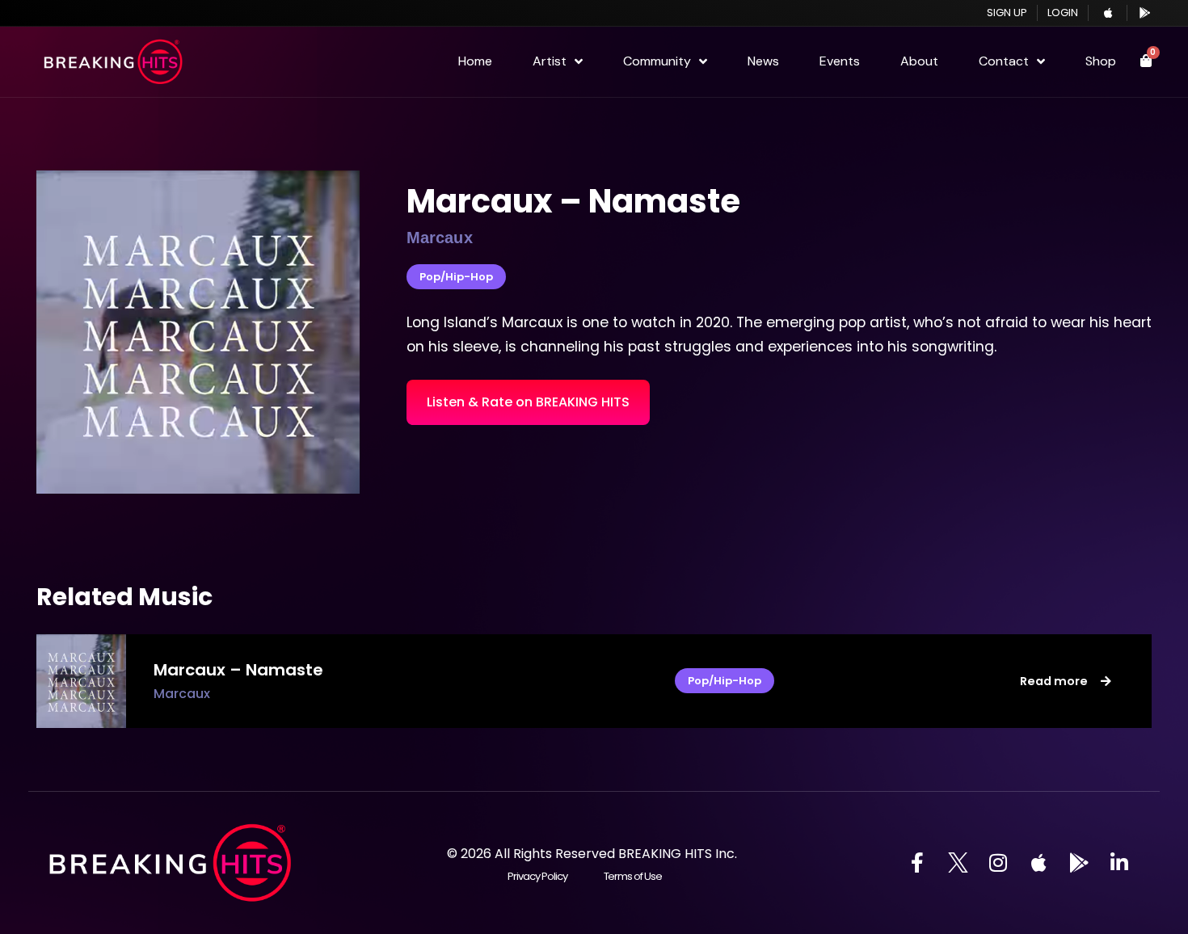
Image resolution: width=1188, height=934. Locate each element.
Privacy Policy (537, 876)
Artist (550, 61)
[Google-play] (1079, 863)
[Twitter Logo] (957, 863)
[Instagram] (998, 863)
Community (657, 61)
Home (475, 61)
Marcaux (182, 693)
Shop (1100, 61)
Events (839, 61)
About (919, 61)
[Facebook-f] (917, 863)
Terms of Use (633, 876)
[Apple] (1038, 863)
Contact (1004, 61)
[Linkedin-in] (1119, 863)
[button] (528, 402)
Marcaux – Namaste (573, 201)
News (763, 61)
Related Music (124, 596)
